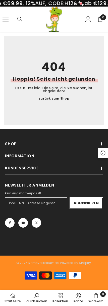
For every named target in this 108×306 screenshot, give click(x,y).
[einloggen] (88, 19)
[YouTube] (23, 223)
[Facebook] (10, 223)
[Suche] (20, 19)
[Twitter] (36, 223)
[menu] (6, 19)
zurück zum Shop (54, 98)
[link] (37, 297)
